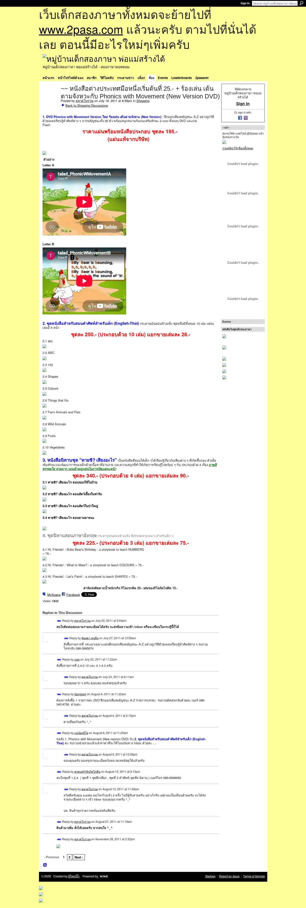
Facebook (73, 594)
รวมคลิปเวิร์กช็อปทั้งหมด (237, 148)
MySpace (53, 594)
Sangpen (80, 694)
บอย (77, 659)
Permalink (59, 621)
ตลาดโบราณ (84, 100)
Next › (79, 857)
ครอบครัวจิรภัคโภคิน (87, 771)
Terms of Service (254, 876)
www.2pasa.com (81, 29)
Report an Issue (229, 876)
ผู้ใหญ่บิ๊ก (74, 876)
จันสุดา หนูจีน (90, 638)
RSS (45, 865)
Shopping (143, 100)
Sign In (245, 3)
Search (301, 3)
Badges (210, 876)
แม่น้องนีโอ (81, 733)
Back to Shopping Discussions (87, 105)
